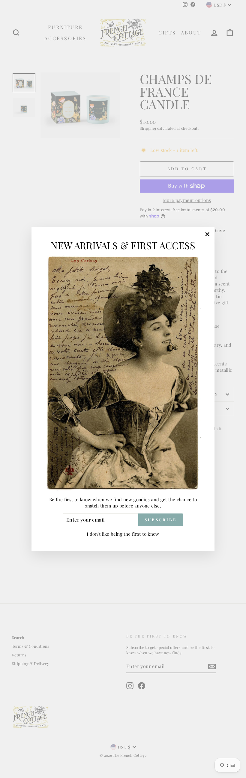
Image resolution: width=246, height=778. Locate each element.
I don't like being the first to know (123, 534)
